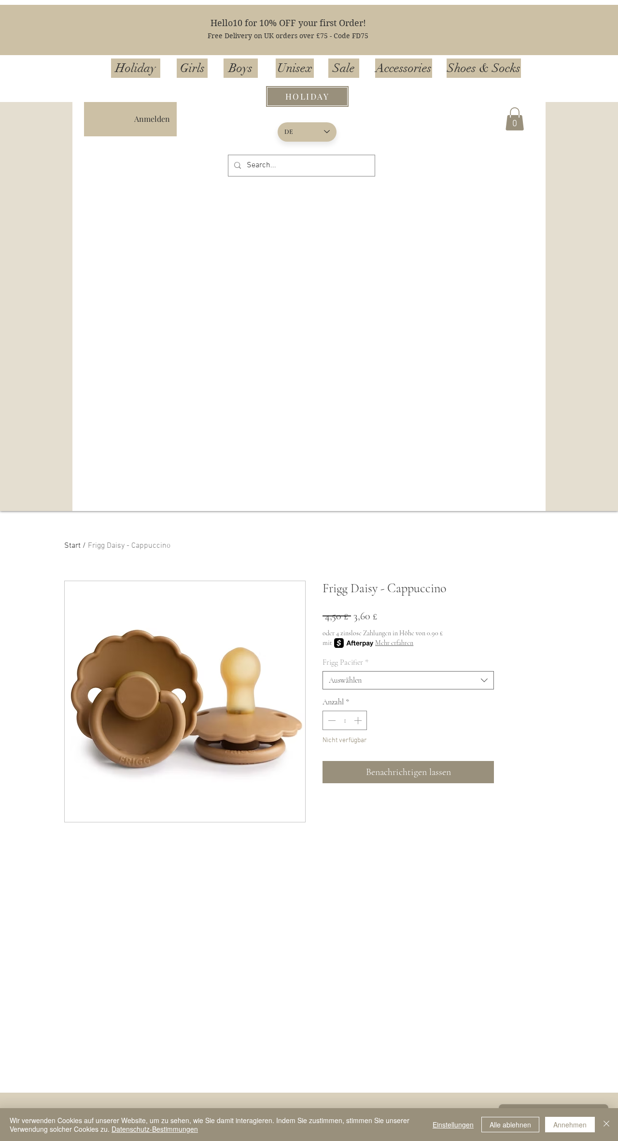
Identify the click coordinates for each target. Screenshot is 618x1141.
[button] (514, 119)
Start (72, 546)
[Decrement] (330, 720)
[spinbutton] (344, 720)
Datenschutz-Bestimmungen (155, 1129)
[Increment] (358, 720)
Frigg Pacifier (345, 662)
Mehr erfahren (394, 643)
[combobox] (408, 680)
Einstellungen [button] (453, 1124)
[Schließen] (606, 1124)
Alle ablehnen (510, 1124)
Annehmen (570, 1124)
